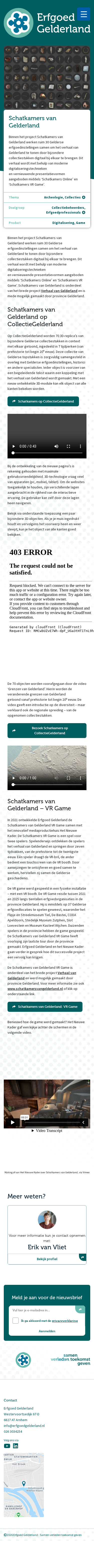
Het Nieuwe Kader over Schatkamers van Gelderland (49, 1172)
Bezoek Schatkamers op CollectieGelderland (50, 730)
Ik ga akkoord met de (49, 1321)
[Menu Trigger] (83, 14)
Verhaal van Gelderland (59, 290)
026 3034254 (13, 1431)
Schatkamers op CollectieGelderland (46, 401)
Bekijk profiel (47, 1259)
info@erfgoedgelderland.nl (24, 1425)
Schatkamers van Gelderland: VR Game (47, 1006)
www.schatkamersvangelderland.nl (35, 988)
